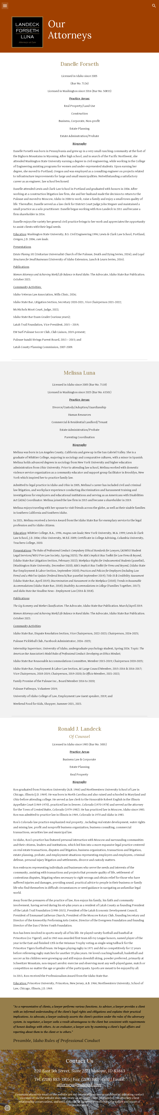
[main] (73, 29)
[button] (5, 5)
